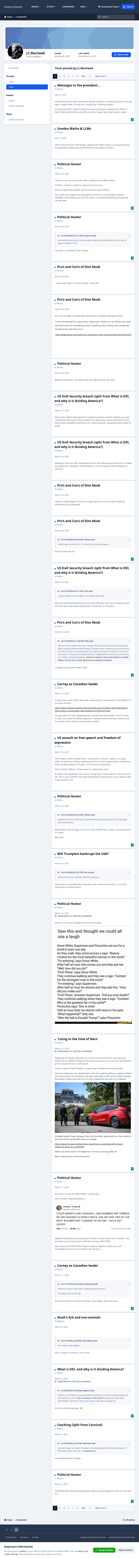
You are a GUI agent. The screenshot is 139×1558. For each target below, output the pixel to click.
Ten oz (86, 872)
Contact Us (24, 1537)
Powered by (122, 1537)
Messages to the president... (78, 85)
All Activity (13, 68)
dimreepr (87, 1443)
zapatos (86, 1390)
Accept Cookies (106, 1550)
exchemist (89, 1284)
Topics (12, 81)
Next (83, 76)
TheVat (87, 539)
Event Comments (16, 106)
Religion (60, 1321)
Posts (11, 87)
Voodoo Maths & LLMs (74, 128)
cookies (22, 1551)
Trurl (86, 591)
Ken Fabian (88, 1341)
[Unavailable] (93, 927)
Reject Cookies (125, 1550)
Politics (60, 89)
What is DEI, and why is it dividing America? (90, 1369)
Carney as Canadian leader (77, 684)
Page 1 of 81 (100, 76)
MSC (87, 641)
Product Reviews (16, 119)
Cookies (35, 1537)
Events (12, 100)
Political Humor (69, 164)
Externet (88, 235)
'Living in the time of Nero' (77, 1039)
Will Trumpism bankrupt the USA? (83, 854)
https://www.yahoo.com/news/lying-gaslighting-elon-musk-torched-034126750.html (93, 334)
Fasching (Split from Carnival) (79, 1425)
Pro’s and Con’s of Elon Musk (78, 267)
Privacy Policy (11, 1537)
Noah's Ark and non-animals (78, 1317)
